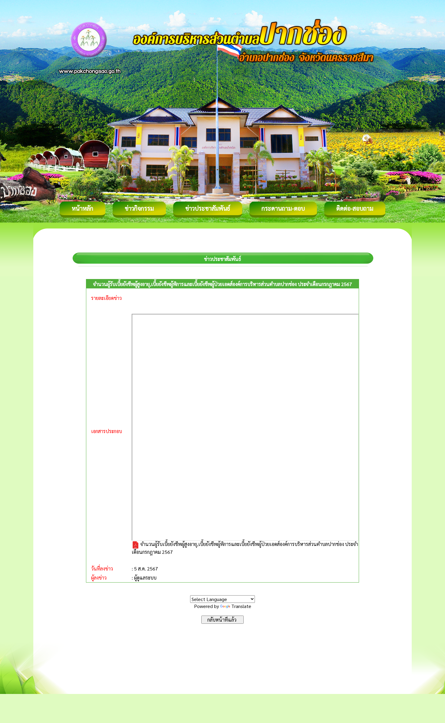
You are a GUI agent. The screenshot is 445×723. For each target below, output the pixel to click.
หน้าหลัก (82, 208)
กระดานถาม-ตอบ (283, 208)
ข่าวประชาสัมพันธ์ (207, 208)
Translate (241, 606)
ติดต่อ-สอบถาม (354, 208)
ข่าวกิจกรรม (139, 208)
